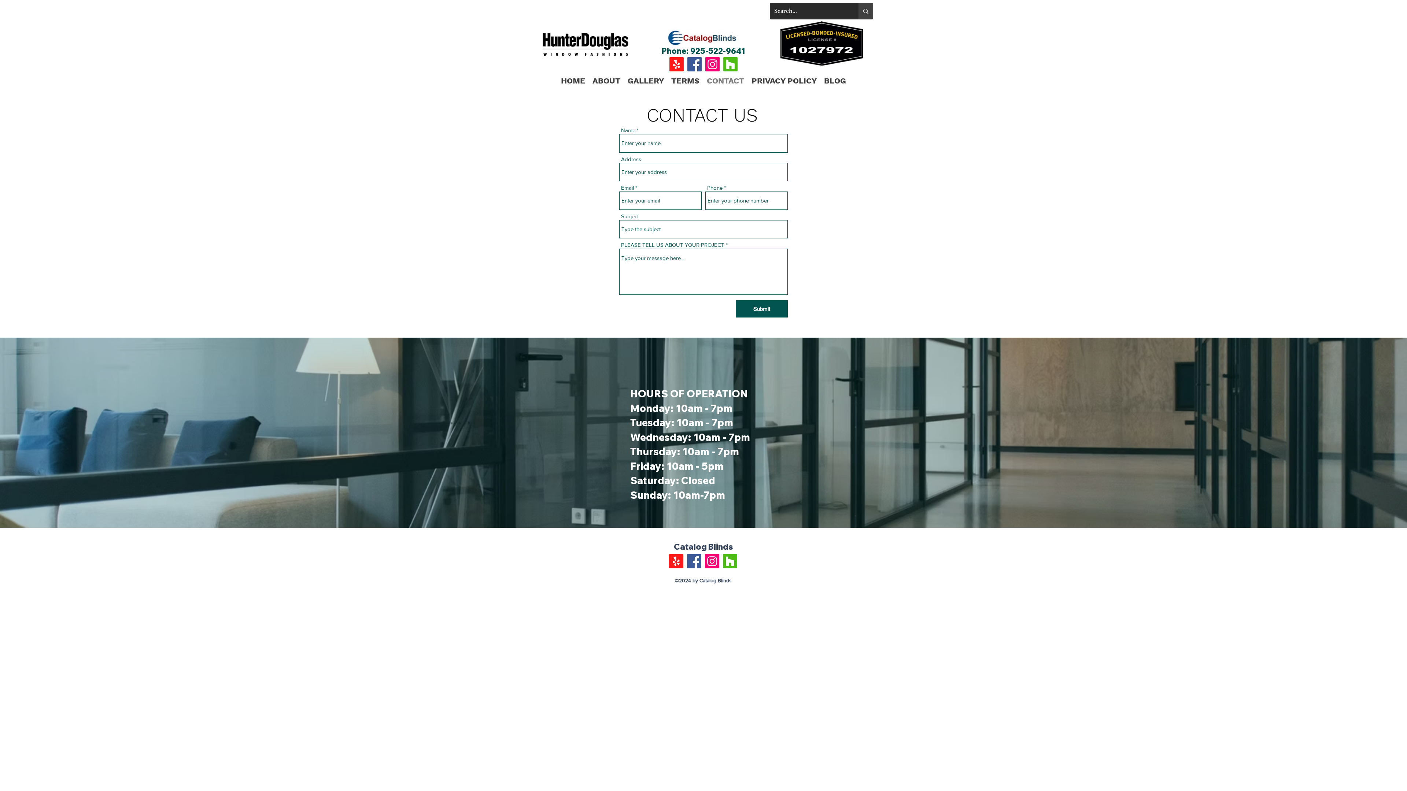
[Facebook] (694, 64)
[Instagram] (712, 64)
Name (628, 130)
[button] (646, 80)
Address (631, 159)
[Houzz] (730, 64)
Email (627, 187)
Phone (715, 187)
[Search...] (865, 11)
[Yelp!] (676, 64)
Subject (630, 216)
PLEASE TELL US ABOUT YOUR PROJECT (672, 245)
